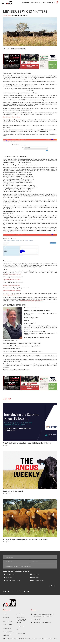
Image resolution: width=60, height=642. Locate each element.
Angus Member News (37, 580)
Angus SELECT (7, 635)
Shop (18, 629)
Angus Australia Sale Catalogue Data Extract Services (21, 620)
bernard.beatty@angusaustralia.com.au (31, 301)
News (9, 15)
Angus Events (35, 574)
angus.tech (20, 614)
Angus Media (9, 577)
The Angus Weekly (10, 574)
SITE (34, 2)
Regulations (7, 628)
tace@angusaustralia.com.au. (11, 295)
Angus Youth (35, 577)
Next (58, 61)
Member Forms (7, 624)
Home (5, 15)
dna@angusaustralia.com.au (11, 285)
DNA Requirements (8, 631)
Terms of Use (39, 638)
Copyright (45, 638)
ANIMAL (47, 2)
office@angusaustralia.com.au (12, 274)
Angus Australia (14, 638)
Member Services (21, 49)
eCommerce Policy (52, 638)
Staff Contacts (7, 621)
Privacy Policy (32, 638)
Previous (1, 61)
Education (6, 617)
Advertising (20, 626)
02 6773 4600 (37, 619)
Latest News (14, 49)
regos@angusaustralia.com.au (12, 279)
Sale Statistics (21, 633)
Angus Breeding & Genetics (13, 580)
